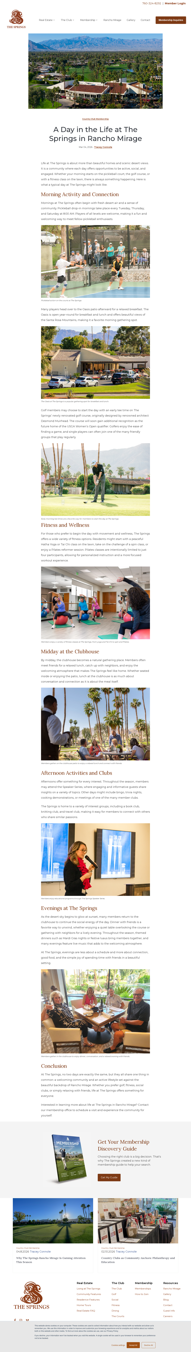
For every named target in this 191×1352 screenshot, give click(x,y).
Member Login (175, 3)
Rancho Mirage (112, 20)
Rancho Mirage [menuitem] (172, 1288)
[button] (47, 20)
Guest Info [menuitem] (169, 1310)
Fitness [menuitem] (116, 1305)
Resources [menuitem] (170, 1283)
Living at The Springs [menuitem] (88, 1288)
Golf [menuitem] (114, 1294)
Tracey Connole (103, 147)
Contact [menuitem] (167, 1305)
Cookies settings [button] (118, 1345)
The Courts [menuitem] (118, 1316)
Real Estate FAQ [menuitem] (86, 1310)
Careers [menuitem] (167, 1316)
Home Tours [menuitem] (84, 1305)
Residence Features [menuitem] (88, 1299)
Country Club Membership (95, 119)
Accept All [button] (133, 1345)
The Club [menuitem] (118, 1283)
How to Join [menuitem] (141, 1294)
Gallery (131, 20)
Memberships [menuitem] (143, 1288)
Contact (145, 20)
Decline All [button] (148, 1345)
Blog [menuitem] (166, 1299)
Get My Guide (109, 1177)
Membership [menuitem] (144, 1283)
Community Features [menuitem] (89, 1294)
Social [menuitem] (115, 1299)
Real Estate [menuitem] (85, 1283)
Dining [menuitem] (115, 1310)
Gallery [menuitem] (167, 1294)
